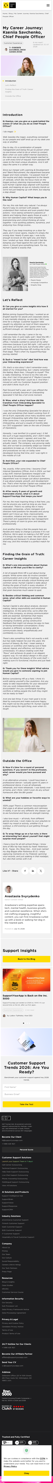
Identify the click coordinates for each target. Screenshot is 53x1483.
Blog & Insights (8, 1282)
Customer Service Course (12, 1292)
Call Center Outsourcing (12, 1165)
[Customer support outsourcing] (9, 5)
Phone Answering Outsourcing (14, 1179)
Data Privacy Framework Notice (15, 1309)
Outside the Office (13, 96)
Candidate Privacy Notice (12, 1327)
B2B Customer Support (12, 1230)
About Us (6, 1247)
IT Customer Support (11, 1234)
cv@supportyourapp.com (12, 1366)
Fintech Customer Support (13, 1223)
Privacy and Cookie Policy (13, 1323)
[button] (23, 1023)
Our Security (7, 1302)
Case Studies (7, 1285)
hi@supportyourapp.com (12, 1140)
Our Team (6, 1254)
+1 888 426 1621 (8, 1144)
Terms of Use (7, 1330)
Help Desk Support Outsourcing (15, 1172)
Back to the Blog (26, 959)
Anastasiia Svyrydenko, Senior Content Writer (17, 49)
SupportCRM (7, 1210)
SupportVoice (7, 1203)
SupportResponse (9, 1206)
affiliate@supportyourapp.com (14, 1357)
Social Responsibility (10, 1261)
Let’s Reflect (10, 85)
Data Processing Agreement (14, 1313)
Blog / (11, 13)
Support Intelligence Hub (12, 1196)
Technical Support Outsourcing (15, 1168)
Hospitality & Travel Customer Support (18, 1237)
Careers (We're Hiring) (11, 1265)
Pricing (5, 1251)
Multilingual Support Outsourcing (15, 1182)
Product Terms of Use (11, 1333)
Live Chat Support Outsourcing (15, 1175)
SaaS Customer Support (12, 1227)
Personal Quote (26, 1150)
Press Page (7, 1272)
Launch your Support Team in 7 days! (17, 1161)
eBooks (5, 1289)
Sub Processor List (10, 1306)
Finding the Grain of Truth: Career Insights (19, 91)
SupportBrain (7, 1199)
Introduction (10, 81)
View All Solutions (9, 1185)
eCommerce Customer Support (15, 1220)
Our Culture (7, 1258)
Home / (6, 13)
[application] (26, 1463)
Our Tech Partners (9, 1268)
